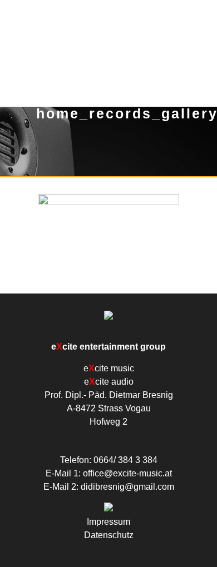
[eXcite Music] (108, 43)
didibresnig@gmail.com (127, 486)
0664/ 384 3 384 (125, 460)
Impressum (108, 521)
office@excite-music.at (127, 473)
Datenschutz (109, 535)
